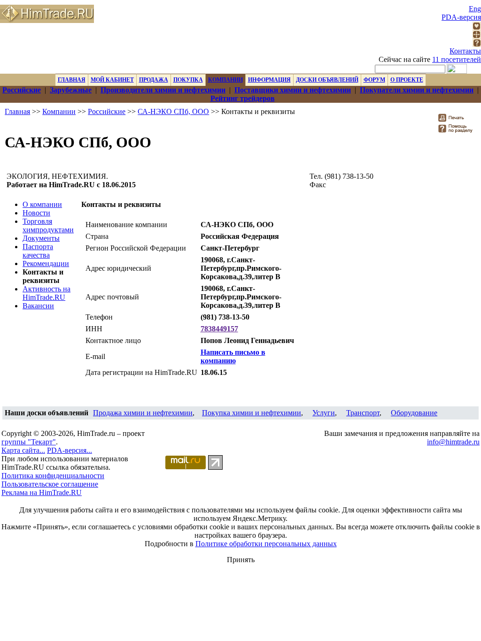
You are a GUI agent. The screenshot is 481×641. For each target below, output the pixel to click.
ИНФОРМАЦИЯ (269, 79)
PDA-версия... (69, 450)
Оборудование (414, 413)
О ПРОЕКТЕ (406, 79)
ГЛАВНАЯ (71, 79)
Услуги (323, 413)
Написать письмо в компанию (233, 356)
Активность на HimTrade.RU (46, 293)
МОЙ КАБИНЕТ (112, 79)
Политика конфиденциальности (52, 476)
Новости (36, 213)
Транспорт (363, 413)
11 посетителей (456, 59)
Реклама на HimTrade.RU (41, 492)
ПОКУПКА (188, 79)
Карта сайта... (23, 450)
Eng (475, 9)
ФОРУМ (374, 79)
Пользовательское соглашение (49, 484)
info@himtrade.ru (453, 442)
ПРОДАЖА (153, 79)
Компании (59, 111)
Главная (17, 111)
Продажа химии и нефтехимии (143, 413)
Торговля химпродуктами (48, 225)
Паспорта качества (38, 251)
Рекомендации (46, 263)
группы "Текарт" (28, 442)
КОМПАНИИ (225, 79)
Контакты (465, 51)
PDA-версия (461, 17)
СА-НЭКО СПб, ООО (173, 111)
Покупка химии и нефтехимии (251, 413)
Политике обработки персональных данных (266, 544)
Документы (41, 238)
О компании (42, 204)
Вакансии (38, 306)
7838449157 (219, 329)
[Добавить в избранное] (477, 27)
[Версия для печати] (457, 120)
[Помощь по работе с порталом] (477, 44)
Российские (106, 111)
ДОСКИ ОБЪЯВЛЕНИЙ (327, 79)
